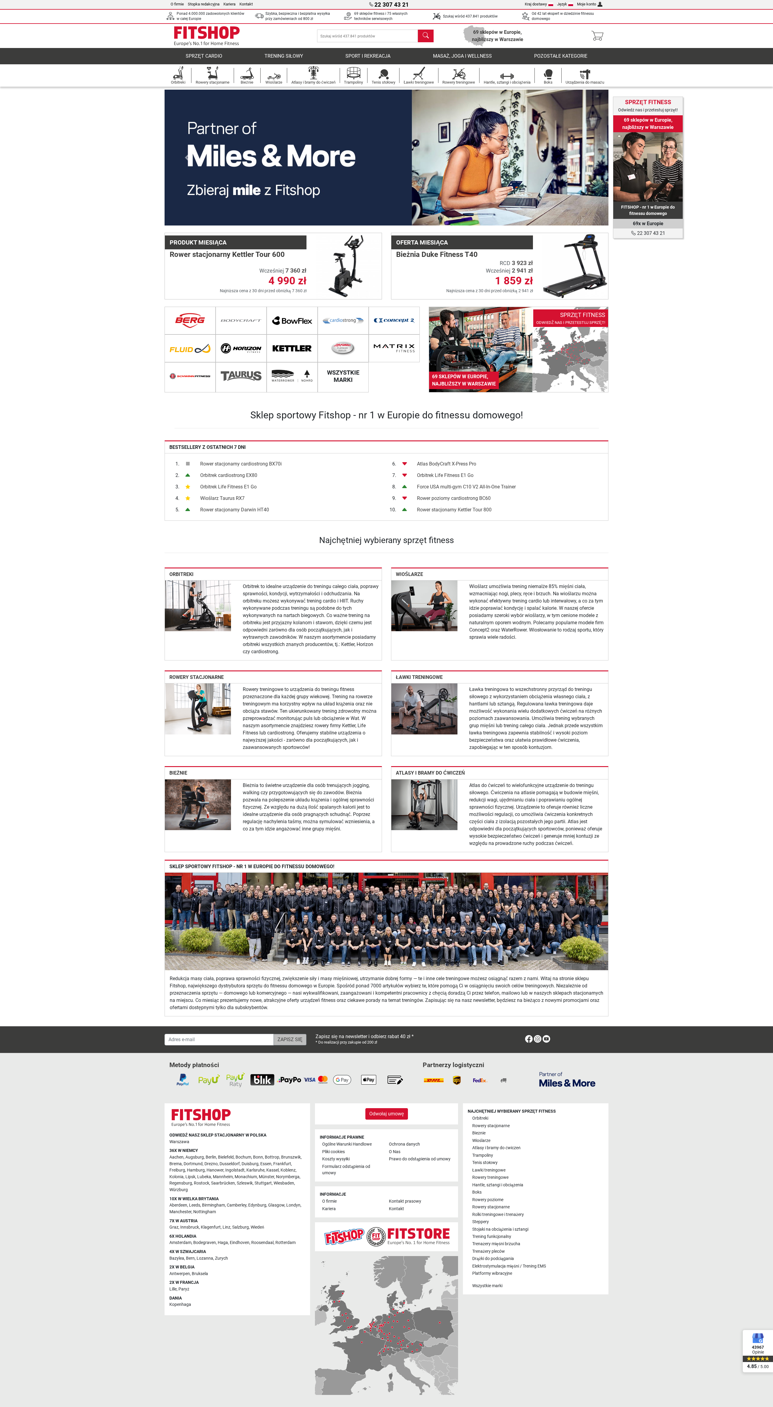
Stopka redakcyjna (204, 4)
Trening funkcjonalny (491, 1236)
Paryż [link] (183, 1289)
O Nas (394, 1151)
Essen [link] (265, 1163)
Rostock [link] (201, 1183)
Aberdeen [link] (178, 1205)
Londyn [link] (293, 1205)
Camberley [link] (236, 1205)
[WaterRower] (292, 376)
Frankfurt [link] (282, 1163)
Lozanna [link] (205, 1258)
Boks (477, 1192)
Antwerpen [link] (179, 1273)
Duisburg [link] (250, 1163)
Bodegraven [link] (204, 1242)
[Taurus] (241, 376)
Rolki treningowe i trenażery (498, 1214)
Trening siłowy (284, 56)
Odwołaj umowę (386, 1114)
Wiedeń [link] (257, 1227)
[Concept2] (394, 320)
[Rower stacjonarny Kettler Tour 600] (349, 266)
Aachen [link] (176, 1157)
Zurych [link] (221, 1258)
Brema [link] (175, 1163)
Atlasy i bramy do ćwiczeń (430, 773)
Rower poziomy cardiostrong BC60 (454, 498)
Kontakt (246, 4)
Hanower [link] (215, 1170)
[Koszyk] (599, 35)
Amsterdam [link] (180, 1242)
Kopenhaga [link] (180, 1304)
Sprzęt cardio (204, 56)
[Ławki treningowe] (424, 708)
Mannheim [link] (223, 1176)
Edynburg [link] (257, 1205)
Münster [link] (266, 1176)
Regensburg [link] (180, 1183)
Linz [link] (226, 1227)
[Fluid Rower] (190, 348)
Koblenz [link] (288, 1170)
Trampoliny (482, 1155)
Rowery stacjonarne (196, 677)
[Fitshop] (207, 35)
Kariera (229, 4)
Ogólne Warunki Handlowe (347, 1144)
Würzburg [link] (178, 1189)
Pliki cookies (333, 1151)
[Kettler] (292, 348)
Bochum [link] (243, 1157)
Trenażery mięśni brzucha (496, 1243)
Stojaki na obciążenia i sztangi (500, 1229)
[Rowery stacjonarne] (198, 708)
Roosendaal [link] (262, 1242)
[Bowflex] (292, 320)
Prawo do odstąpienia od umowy (420, 1159)
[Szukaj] (426, 36)
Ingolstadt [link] (235, 1170)
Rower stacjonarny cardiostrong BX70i (241, 464)
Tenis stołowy (485, 1162)
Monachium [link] (246, 1176)
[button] (187, 157)
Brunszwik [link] (291, 1157)
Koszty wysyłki (336, 1159)
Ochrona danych (404, 1144)
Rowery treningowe (490, 1177)
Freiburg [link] (177, 1170)
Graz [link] (173, 1227)
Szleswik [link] (245, 1183)
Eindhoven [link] (239, 1242)
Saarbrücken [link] (223, 1183)
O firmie (177, 4)
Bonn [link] (258, 1157)
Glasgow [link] (276, 1205)
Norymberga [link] (288, 1176)
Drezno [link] (211, 1163)
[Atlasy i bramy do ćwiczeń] (424, 804)
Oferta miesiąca (422, 242)
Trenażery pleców (488, 1251)
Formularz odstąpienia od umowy (346, 1170)
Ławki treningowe (419, 677)
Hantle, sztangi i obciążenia (497, 1185)
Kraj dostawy (536, 4)
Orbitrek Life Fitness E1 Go (228, 487)
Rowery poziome (487, 1199)
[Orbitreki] (198, 605)
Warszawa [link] (179, 1141)
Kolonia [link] (176, 1176)
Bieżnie (178, 773)
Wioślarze (409, 574)
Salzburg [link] (240, 1227)
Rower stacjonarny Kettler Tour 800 (454, 510)
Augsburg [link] (194, 1157)
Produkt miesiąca (198, 242)
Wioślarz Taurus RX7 (222, 498)
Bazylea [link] (176, 1258)
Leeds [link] (194, 1205)
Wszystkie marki (487, 1285)
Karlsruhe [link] (255, 1170)
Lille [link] (173, 1289)
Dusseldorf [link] (230, 1163)
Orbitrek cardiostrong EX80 (228, 475)
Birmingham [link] (213, 1205)
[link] (518, 349)
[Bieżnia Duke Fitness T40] (575, 266)
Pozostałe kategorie (560, 56)
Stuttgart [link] (263, 1183)
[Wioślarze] (424, 605)
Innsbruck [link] (189, 1227)
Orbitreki (181, 574)
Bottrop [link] (272, 1157)
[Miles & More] (567, 1079)
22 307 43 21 (650, 233)
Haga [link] (223, 1242)
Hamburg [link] (196, 1170)
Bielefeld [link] (226, 1157)
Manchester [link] (180, 1211)
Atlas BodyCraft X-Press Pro (446, 464)
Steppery (480, 1221)
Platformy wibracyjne (492, 1273)
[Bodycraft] (241, 320)
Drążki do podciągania (493, 1258)
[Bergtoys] (190, 320)
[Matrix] (394, 348)
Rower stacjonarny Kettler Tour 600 (227, 254)
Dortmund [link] (193, 1163)
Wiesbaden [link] (284, 1183)
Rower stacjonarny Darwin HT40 (234, 510)
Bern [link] (190, 1258)
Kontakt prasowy (405, 1201)
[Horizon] (241, 348)
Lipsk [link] (190, 1176)
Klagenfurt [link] (211, 1227)
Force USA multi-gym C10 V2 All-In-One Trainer (466, 487)
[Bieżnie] (198, 804)
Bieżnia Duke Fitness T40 (437, 254)
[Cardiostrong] (343, 320)
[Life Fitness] (343, 348)
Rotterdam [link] (285, 1242)
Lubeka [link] (204, 1176)
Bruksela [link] (200, 1273)
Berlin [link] (211, 1157)
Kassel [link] (272, 1170)
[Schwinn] (190, 376)
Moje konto (586, 4)
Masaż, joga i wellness (462, 56)
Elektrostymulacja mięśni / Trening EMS (509, 1266)
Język (562, 4)
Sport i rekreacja (367, 56)
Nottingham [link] (204, 1211)
